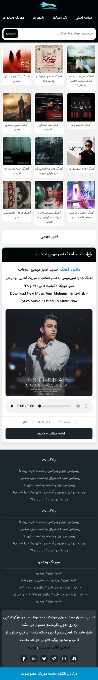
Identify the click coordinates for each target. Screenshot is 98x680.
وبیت (32, 648)
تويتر (44, 658)
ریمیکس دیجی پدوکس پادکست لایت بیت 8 (49, 471)
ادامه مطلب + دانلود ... (49, 433)
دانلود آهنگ (70, 269)
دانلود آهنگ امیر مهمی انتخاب (59, 254)
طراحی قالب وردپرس (54, 648)
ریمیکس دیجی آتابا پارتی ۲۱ (49, 499)
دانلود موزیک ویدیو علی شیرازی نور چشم (49, 580)
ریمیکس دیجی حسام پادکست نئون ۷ (49, 485)
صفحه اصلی (84, 18)
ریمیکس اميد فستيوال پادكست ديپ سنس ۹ (49, 478)
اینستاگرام (64, 658)
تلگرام (54, 658)
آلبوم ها (38, 18)
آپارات (74, 658)
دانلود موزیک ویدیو (49, 573)
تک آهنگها (60, 18)
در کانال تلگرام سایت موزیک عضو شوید (49, 674)
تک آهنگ (64, 422)
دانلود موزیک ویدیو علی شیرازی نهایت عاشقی (49, 587)
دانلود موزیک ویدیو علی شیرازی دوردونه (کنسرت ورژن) (49, 594)
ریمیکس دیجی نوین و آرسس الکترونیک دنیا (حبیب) (49, 492)
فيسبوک (24, 658)
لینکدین (34, 658)
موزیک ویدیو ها (13, 18)
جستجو (11, 33)
